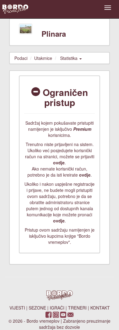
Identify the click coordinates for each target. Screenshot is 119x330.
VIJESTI (17, 308)
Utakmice (43, 58)
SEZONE (37, 308)
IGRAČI (57, 308)
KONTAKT (100, 308)
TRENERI (77, 308)
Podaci (20, 58)
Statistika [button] (69, 58)
